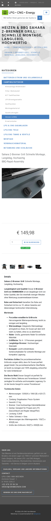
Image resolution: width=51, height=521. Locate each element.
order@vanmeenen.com (14, 487)
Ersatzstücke (10, 121)
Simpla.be (37, 514)
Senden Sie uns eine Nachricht (17, 492)
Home (7, 47)
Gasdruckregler (12, 113)
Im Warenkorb (32, 242)
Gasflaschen (10, 104)
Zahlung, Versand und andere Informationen (25, 469)
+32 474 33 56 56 (10, 484)
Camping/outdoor (22, 47)
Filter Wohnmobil (12, 91)
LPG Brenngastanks (13, 99)
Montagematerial (12, 108)
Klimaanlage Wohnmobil (15, 86)
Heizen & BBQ (40, 47)
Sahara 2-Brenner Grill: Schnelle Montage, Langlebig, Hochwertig (22, 54)
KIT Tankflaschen (12, 95)
